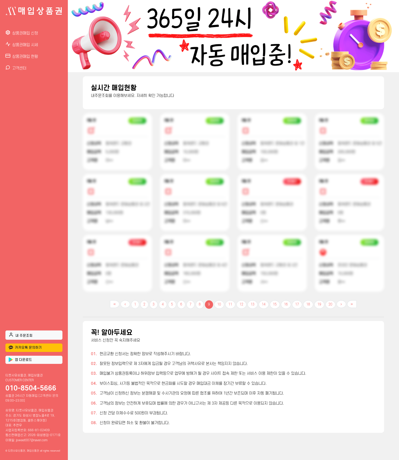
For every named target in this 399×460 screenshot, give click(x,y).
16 (286, 304)
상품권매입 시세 (25, 45)
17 (297, 304)
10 (219, 304)
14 (263, 304)
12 (241, 304)
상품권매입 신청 (25, 33)
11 (230, 304)
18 (308, 304)
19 (319, 304)
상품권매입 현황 (25, 56)
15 (275, 304)
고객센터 (19, 68)
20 (330, 304)
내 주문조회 (24, 336)
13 (252, 304)
